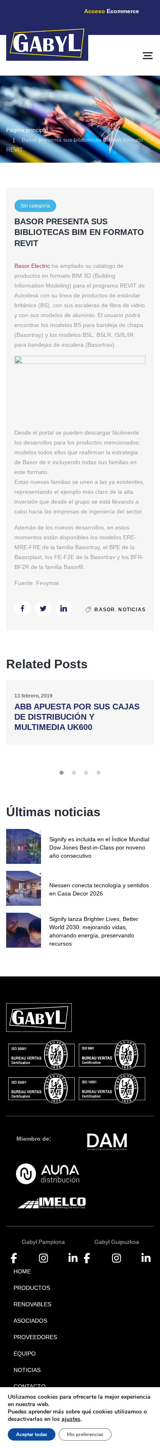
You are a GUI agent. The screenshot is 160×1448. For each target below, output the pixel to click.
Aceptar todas (31, 1434)
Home (22, 1271)
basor (104, 609)
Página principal (27, 130)
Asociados (30, 1320)
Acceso (111, 11)
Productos (32, 1288)
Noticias (132, 609)
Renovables (32, 1304)
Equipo (25, 1353)
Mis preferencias (85, 1434)
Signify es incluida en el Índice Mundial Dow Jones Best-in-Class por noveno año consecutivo (99, 847)
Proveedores (35, 1337)
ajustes (71, 1419)
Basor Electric (32, 265)
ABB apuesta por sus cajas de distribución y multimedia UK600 (76, 717)
